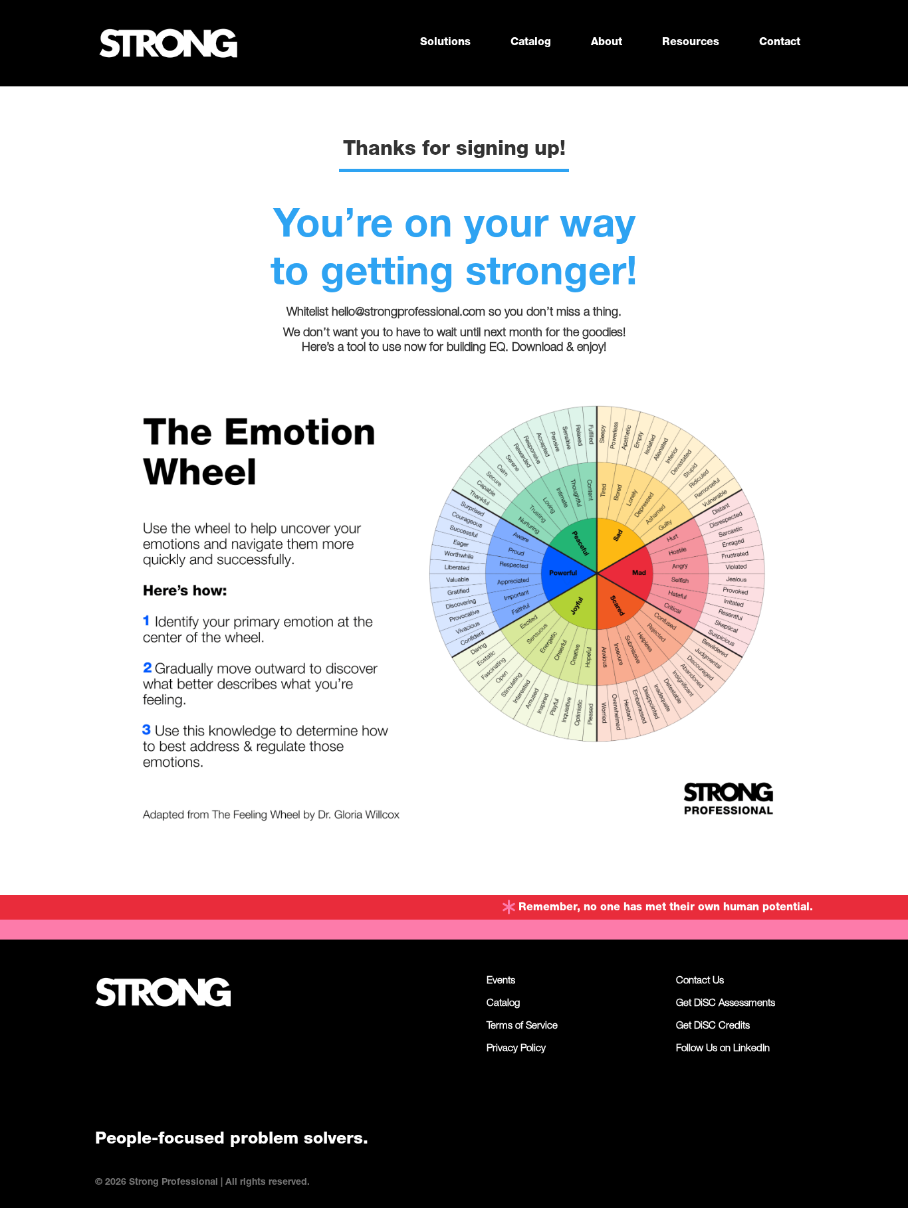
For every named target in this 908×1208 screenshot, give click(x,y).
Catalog (531, 43)
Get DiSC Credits (713, 1026)
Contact (779, 43)
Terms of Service (522, 1026)
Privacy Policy (516, 1049)
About (606, 43)
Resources (690, 43)
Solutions (445, 43)
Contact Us (700, 981)
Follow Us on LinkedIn (723, 1049)
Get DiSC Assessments (725, 1004)
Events (501, 981)
